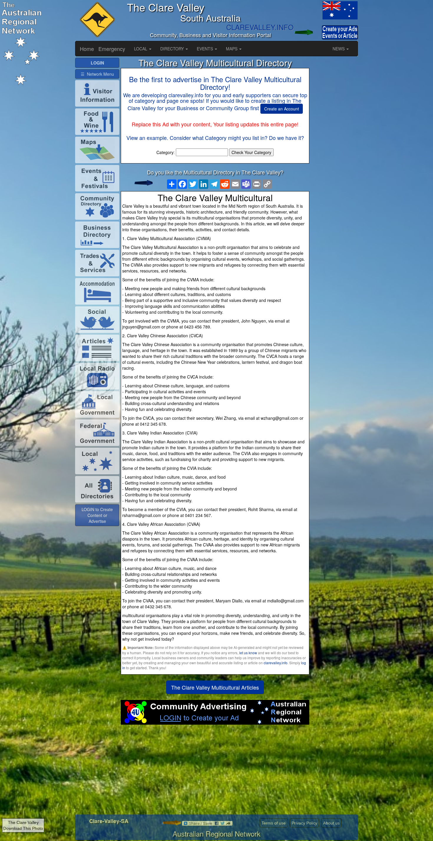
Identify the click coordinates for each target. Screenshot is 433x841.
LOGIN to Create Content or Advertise (97, 515)
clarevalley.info (275, 662)
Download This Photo (23, 828)
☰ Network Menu (97, 74)
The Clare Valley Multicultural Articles (215, 687)
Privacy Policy (304, 823)
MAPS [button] (232, 49)
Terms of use (274, 823)
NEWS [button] (339, 49)
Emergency (111, 48)
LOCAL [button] (141, 49)
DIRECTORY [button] (172, 49)
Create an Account (281, 109)
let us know (248, 652)
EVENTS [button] (205, 49)
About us (331, 823)
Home (87, 48)
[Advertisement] (215, 772)
